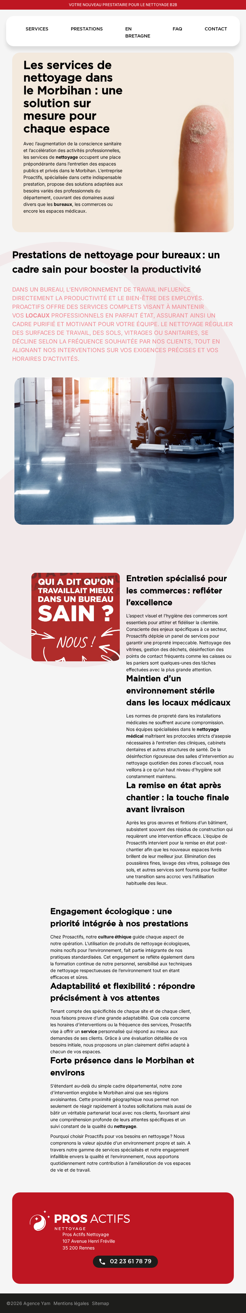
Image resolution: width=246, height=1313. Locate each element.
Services (37, 29)
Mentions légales (71, 1303)
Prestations (87, 29)
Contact (216, 29)
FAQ (177, 29)
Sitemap (100, 1303)
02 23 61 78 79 (130, 1262)
